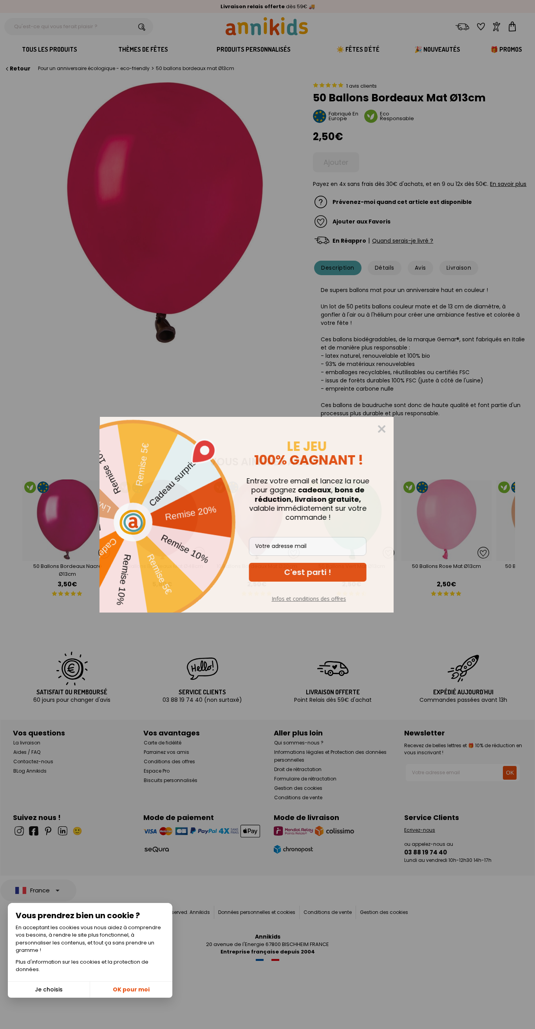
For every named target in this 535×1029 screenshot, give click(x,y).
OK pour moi (131, 989)
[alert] (267, 515)
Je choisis (49, 989)
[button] (328, 572)
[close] (403, 429)
